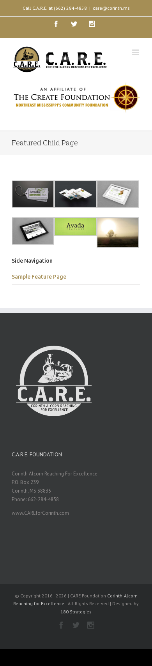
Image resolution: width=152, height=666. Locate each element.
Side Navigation (32, 261)
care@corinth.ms (111, 8)
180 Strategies (76, 612)
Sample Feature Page (39, 277)
